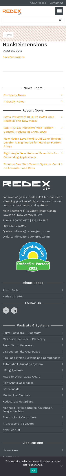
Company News (15, 95)
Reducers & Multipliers (18, 401)
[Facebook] (6, 310)
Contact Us (56, 2)
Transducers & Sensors (18, 423)
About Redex (38, 2)
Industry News (14, 101)
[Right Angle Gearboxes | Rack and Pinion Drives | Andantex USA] (33, 12)
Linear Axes (10, 450)
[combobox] (33, 20)
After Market (11, 430)
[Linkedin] (14, 310)
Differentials (11, 389)
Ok (34, 470)
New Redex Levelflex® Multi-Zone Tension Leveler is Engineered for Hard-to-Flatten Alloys (32, 142)
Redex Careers (13, 296)
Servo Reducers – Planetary (22, 333)
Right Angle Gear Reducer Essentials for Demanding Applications (31, 155)
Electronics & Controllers (20, 417)
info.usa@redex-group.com (32, 231)
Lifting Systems (13, 370)
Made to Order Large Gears (21, 376)
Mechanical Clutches (16, 395)
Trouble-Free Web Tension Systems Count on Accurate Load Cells (32, 166)
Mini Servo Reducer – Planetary (24, 339)
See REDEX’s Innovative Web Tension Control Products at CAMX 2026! (28, 129)
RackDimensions (14, 57)
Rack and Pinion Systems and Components (31, 358)
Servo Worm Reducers (18, 345)
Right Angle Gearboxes (18, 383)
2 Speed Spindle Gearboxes (21, 351)
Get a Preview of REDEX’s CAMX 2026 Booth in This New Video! (29, 119)
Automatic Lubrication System (23, 364)
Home (8, 34)
